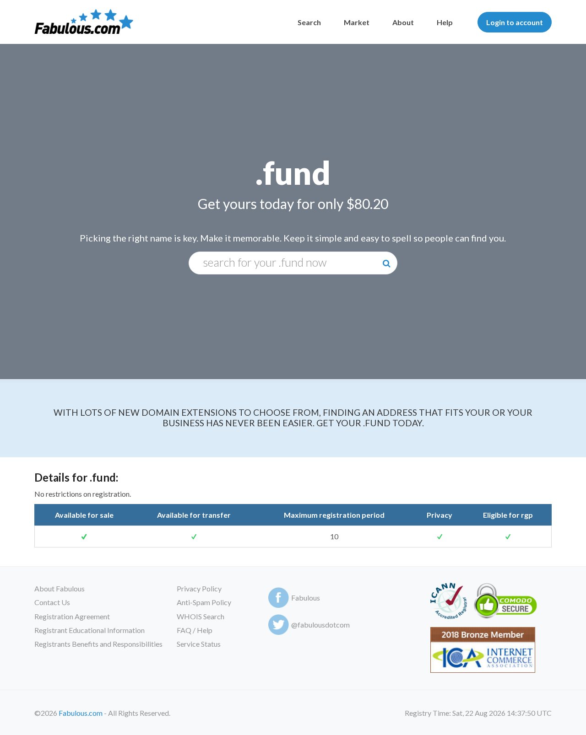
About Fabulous (59, 588)
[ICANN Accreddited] (448, 602)
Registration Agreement (72, 616)
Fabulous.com (81, 712)
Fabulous (305, 597)
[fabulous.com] (83, 22)
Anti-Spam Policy (204, 602)
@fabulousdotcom (320, 624)
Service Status (199, 643)
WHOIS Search (200, 616)
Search (309, 22)
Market (356, 22)
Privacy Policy (199, 588)
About (403, 22)
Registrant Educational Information (89, 630)
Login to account (514, 22)
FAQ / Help (194, 630)
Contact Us (52, 602)
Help (445, 22)
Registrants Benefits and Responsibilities (98, 643)
